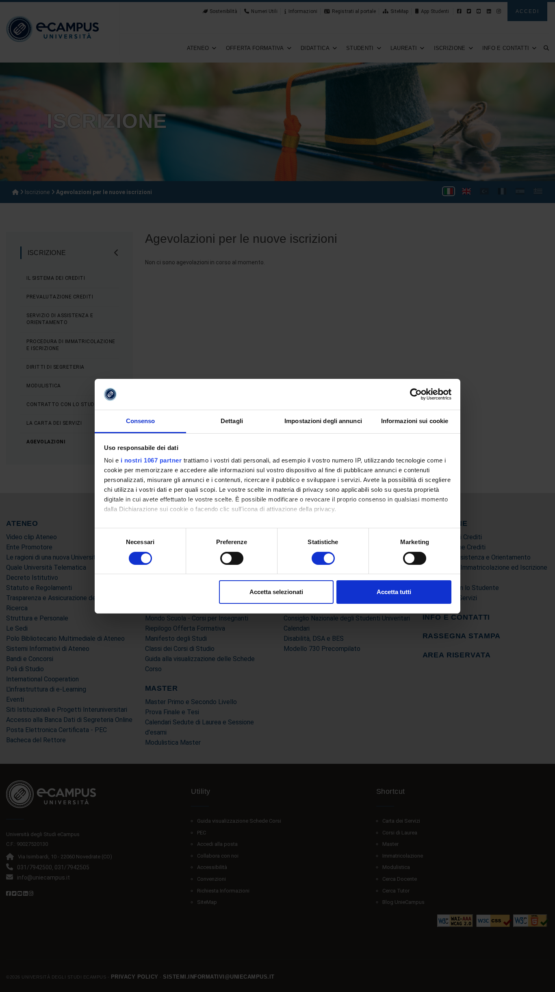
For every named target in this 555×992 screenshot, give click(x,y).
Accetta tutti (394, 591)
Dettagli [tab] (232, 420)
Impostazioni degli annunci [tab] (323, 420)
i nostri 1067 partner (151, 460)
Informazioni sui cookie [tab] (414, 420)
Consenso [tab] (140, 420)
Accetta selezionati (276, 591)
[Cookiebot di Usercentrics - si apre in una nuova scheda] (415, 394)
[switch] (231, 558)
